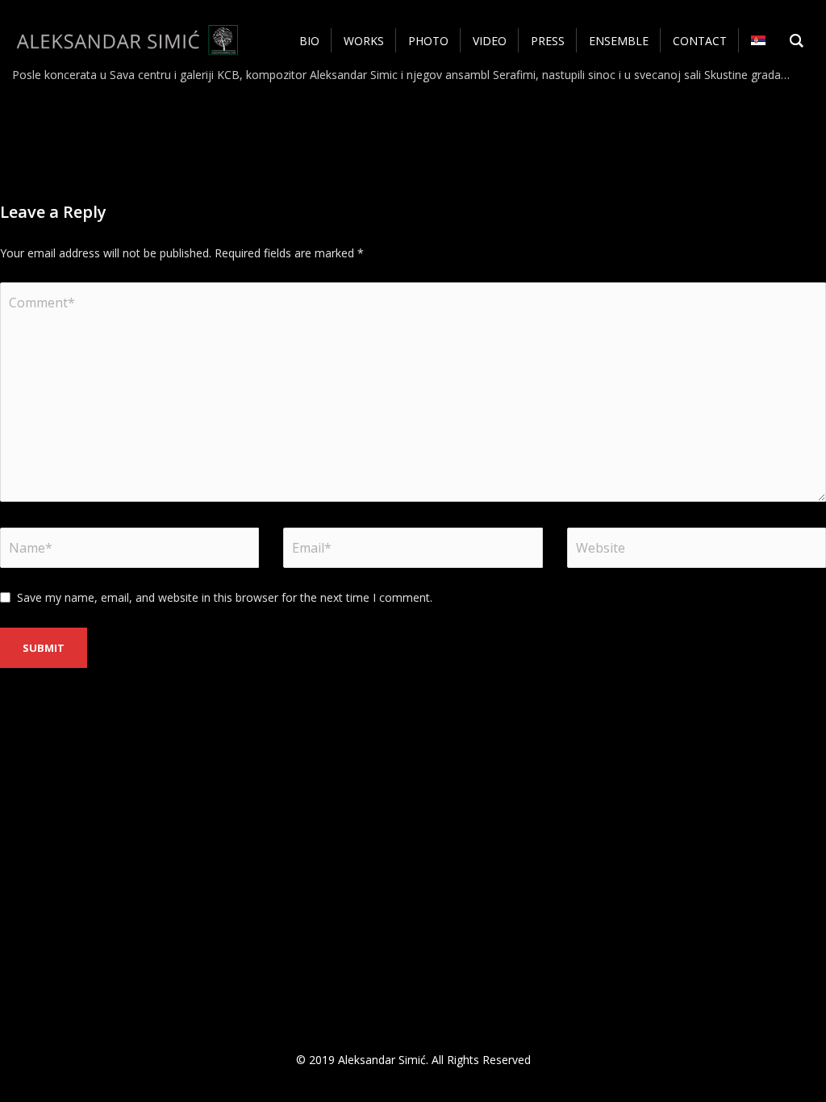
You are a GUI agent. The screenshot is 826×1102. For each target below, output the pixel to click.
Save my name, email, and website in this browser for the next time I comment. (224, 597)
